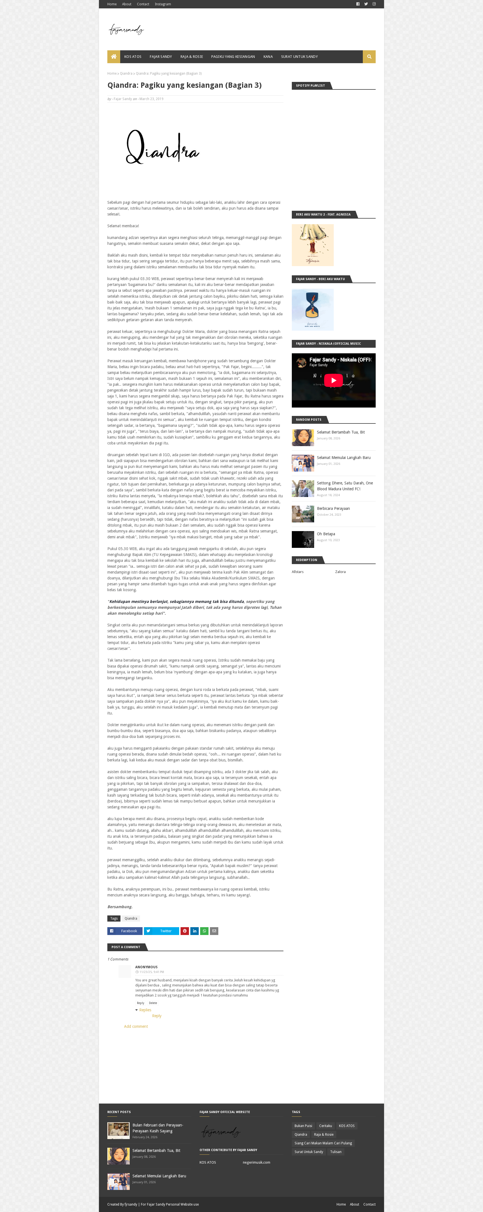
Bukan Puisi (303, 1126)
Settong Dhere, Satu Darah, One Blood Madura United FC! (345, 486)
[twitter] (366, 4)
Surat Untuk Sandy (309, 1152)
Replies (145, 1010)
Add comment (136, 1026)
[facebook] (358, 4)
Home (112, 4)
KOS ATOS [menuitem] (132, 57)
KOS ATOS (208, 1162)
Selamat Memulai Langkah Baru (344, 457)
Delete (153, 1003)
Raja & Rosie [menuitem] (192, 57)
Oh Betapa (326, 534)
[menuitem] (113, 56)
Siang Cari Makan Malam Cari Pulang (323, 1143)
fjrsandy (131, 1204)
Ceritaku (325, 1126)
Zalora (340, 572)
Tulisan (336, 1152)
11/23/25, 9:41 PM (151, 972)
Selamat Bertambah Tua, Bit (341, 432)
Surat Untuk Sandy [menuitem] (299, 57)
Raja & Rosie (323, 1135)
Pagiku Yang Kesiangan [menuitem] (233, 57)
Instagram (163, 4)
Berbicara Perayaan (333, 508)
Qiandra (126, 73)
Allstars (298, 572)
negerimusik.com (256, 1162)
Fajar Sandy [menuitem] (161, 57)
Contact (143, 4)
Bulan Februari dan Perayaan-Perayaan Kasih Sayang (157, 1128)
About (126, 4)
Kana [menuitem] (268, 57)
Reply (140, 1003)
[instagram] (373, 4)
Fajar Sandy (123, 99)
